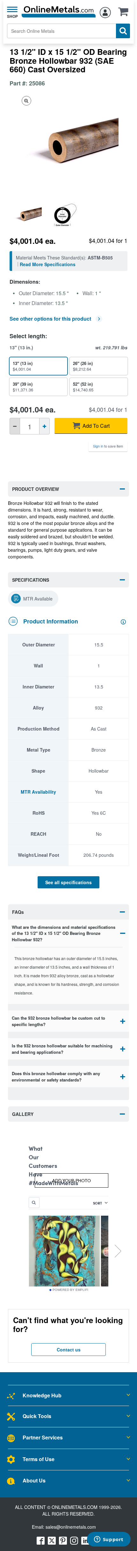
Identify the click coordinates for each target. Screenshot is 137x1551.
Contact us (69, 1349)
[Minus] (15, 426)
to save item (108, 445)
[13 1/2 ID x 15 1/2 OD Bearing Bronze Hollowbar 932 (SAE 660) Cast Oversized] (29, 215)
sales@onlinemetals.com (71, 1527)
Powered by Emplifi (70, 1290)
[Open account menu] (105, 11)
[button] (125, 14)
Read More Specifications (48, 264)
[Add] (44, 426)
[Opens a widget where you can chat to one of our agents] (109, 1540)
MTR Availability (38, 792)
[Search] (123, 31)
